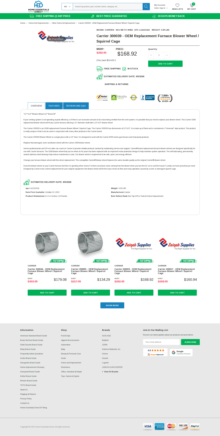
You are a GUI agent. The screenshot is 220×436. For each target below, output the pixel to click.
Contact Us (24, 403)
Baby (63, 349)
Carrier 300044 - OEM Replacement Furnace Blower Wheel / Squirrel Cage (46, 271)
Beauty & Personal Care (71, 354)
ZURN (104, 345)
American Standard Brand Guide (33, 336)
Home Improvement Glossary (32, 367)
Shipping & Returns (116, 84)
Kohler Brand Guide (28, 376)
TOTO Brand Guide (28, 385)
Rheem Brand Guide (28, 381)
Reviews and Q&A (76, 106)
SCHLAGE (106, 336)
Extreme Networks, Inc (111, 349)
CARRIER (109, 30)
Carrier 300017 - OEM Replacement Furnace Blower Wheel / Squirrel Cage (176, 271)
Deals (63, 358)
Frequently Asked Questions (31, 354)
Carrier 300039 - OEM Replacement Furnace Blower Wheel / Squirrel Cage (132, 271)
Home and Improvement (71, 363)
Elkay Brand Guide (28, 349)
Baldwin (105, 340)
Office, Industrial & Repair (71, 372)
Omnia (105, 354)
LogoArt (105, 363)
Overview (36, 106)
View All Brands (111, 372)
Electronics (65, 367)
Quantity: (152, 49)
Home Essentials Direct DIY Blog (33, 408)
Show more (112, 305)
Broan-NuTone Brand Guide (31, 340)
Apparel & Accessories (70, 340)
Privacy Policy (26, 399)
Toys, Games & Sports (70, 376)
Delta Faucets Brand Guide (31, 345)
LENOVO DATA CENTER (112, 367)
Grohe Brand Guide (28, 358)
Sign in (163, 8)
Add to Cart (47, 293)
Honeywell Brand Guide (30, 372)
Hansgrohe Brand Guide (30, 363)
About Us (24, 390)
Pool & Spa (65, 336)
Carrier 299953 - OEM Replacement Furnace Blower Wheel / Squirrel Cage (89, 271)
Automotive (65, 345)
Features (54, 106)
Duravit (105, 358)
